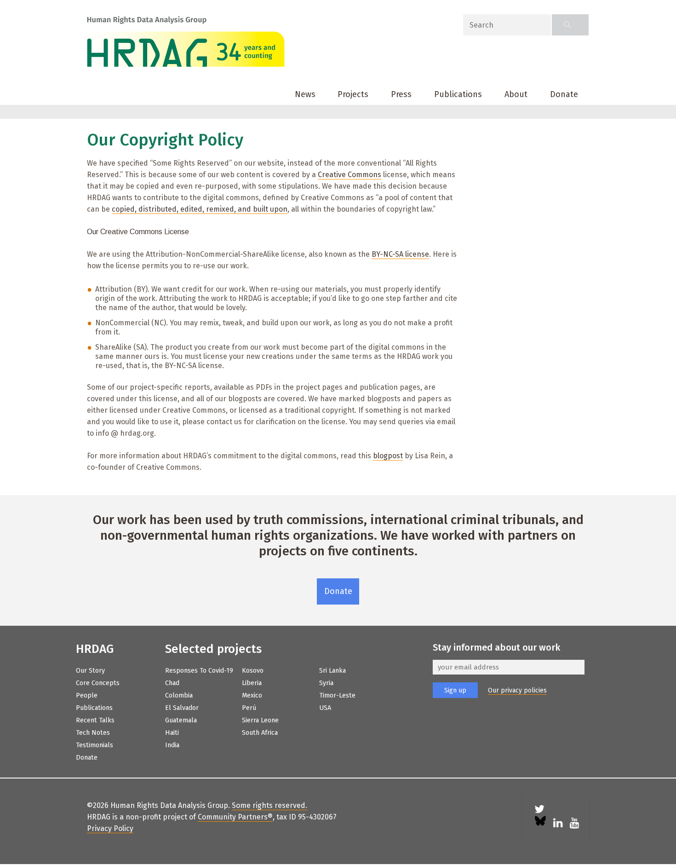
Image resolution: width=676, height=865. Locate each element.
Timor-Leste (337, 695)
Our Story (90, 671)
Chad (172, 683)
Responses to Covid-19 (199, 671)
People (86, 695)
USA (325, 708)
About (515, 94)
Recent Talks (95, 720)
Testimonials (94, 745)
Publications (458, 94)
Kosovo (253, 671)
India (172, 745)
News (305, 94)
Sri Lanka (332, 671)
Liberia (252, 683)
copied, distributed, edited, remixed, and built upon (199, 209)
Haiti (172, 733)
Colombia (179, 695)
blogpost (388, 455)
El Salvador (182, 708)
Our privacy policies (517, 690)
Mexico (252, 695)
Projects (353, 94)
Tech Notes (93, 733)
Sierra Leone (260, 720)
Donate (564, 94)
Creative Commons (349, 174)
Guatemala (181, 720)
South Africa (260, 733)
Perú (249, 708)
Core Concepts (98, 683)
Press (401, 94)
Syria (326, 683)
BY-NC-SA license (400, 254)
